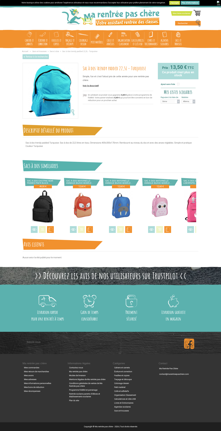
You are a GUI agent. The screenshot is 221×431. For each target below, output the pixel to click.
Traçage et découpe (69, 42)
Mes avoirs (29, 375)
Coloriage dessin (83, 42)
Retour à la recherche (37, 56)
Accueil (25, 51)
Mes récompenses (32, 391)
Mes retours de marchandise (36, 371)
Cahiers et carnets (29, 42)
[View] (34, 229)
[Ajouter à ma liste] (50, 229)
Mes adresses (30, 379)
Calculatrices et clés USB (137, 42)
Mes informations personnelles (37, 383)
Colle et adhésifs (110, 42)
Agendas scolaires (164, 42)
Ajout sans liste (168, 84)
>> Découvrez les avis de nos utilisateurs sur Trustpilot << (111, 275)
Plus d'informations (190, 3)
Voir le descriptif (91, 86)
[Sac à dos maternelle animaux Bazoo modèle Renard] (82, 206)
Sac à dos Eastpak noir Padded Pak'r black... (40, 182)
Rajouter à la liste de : (170, 97)
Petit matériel (97, 42)
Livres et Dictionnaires (151, 42)
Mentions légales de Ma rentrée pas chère (87, 379)
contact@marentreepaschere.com (174, 374)
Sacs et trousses (178, 42)
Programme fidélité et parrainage (83, 390)
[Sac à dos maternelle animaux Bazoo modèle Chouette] (160, 206)
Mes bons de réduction (34, 387)
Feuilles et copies (56, 42)
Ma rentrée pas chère (35, 363)
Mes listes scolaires (181, 13)
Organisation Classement (124, 42)
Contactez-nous (76, 367)
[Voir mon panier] (197, 13)
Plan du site (74, 400)
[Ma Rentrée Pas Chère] (110, 17)
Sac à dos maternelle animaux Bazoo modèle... (79, 182)
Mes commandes (31, 367)
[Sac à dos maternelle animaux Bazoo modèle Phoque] (121, 206)
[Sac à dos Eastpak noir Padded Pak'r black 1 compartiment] (43, 206)
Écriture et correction (43, 42)
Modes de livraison (77, 375)
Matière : (185, 97)
